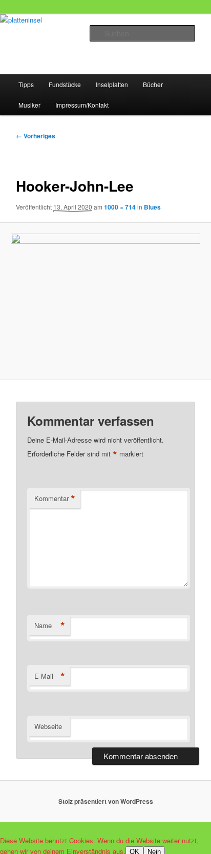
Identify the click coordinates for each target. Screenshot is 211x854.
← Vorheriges (35, 135)
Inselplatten (112, 84)
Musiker (29, 104)
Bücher (153, 84)
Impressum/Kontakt (82, 104)
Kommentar (54, 498)
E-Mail (49, 676)
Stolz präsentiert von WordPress (105, 801)
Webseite (48, 726)
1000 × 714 (120, 207)
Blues (152, 207)
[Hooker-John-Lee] (105, 301)
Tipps (26, 84)
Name (49, 625)
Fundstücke (65, 84)
